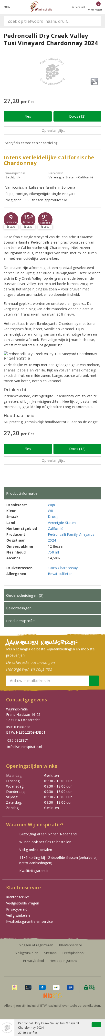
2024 (52, 540)
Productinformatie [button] (22, 493)
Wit (50, 510)
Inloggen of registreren (35, 945)
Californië (55, 528)
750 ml (53, 552)
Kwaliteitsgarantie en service (29, 921)
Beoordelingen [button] (19, 607)
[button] (11, 219)
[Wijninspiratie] (41, 6)
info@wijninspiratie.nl (24, 746)
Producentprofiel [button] (20, 620)
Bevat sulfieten (60, 573)
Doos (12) (77, 116)
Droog (53, 516)
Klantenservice (18, 897)
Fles (27, 116)
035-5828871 (18, 740)
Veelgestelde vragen (22, 903)
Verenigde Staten (62, 522)
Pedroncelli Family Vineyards (71, 534)
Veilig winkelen (18, 915)
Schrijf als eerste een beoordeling (31, 143)
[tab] (52, 493)
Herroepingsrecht (63, 960)
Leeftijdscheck (74, 953)
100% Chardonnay (63, 567)
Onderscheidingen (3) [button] (24, 595)
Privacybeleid (16, 909)
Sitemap (50, 953)
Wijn (51, 505)
